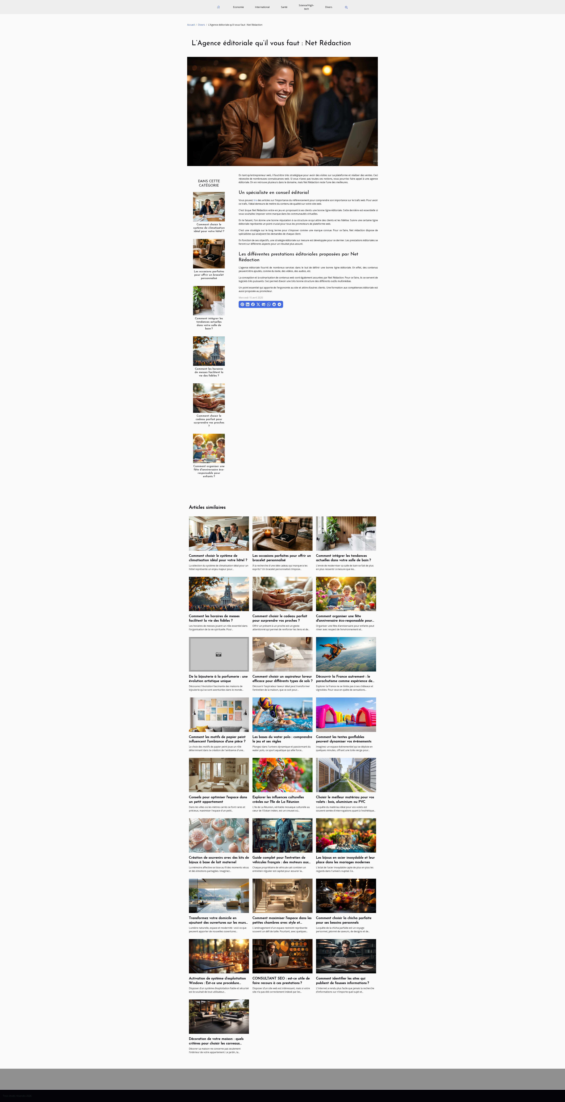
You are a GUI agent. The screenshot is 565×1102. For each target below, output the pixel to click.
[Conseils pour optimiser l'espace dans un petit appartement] (219, 774)
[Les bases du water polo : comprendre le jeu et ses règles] (282, 714)
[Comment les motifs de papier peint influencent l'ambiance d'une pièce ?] (219, 714)
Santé (284, 7)
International (262, 7)
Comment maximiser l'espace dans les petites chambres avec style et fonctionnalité (281, 922)
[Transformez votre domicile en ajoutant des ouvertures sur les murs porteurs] (219, 895)
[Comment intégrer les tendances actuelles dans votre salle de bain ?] (209, 300)
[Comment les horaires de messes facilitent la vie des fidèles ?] (209, 350)
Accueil (191, 24)
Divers (328, 7)
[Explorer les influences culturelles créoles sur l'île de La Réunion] (282, 774)
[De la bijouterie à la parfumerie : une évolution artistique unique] (219, 654)
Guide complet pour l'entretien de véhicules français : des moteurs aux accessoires (280, 862)
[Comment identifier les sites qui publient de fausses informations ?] (346, 956)
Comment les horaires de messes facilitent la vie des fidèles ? (209, 372)
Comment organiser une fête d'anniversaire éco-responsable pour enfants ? (344, 620)
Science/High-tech (306, 7)
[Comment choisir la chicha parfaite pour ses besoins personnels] (346, 895)
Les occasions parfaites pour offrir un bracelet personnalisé (209, 275)
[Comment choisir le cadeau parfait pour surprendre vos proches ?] (209, 397)
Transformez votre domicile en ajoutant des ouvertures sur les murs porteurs (217, 922)
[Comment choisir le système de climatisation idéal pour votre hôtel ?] (209, 206)
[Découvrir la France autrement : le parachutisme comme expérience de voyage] (346, 654)
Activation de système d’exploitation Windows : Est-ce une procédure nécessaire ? (217, 983)
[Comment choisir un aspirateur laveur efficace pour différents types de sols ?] (282, 654)
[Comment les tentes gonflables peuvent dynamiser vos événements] (346, 714)
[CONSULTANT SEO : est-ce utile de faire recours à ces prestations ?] (282, 956)
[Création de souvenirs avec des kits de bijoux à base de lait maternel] (219, 835)
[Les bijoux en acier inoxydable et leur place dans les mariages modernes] (346, 835)
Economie (238, 7)
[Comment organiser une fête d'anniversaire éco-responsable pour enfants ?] (209, 448)
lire (255, 200)
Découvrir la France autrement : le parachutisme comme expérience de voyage (344, 681)
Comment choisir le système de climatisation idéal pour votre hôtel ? (209, 228)
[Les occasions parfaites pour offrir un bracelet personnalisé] (209, 253)
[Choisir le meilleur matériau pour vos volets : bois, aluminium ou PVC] (346, 774)
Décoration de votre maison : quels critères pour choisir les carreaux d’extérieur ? (216, 1043)
